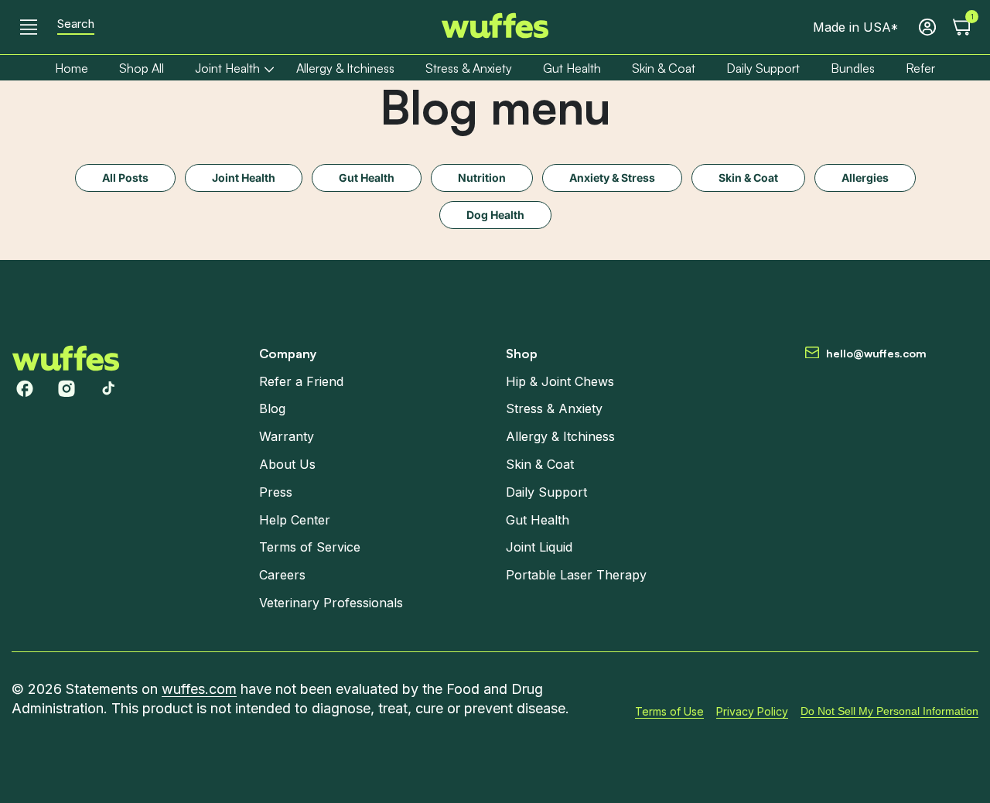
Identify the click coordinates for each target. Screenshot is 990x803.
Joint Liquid (539, 547)
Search (75, 24)
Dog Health (495, 214)
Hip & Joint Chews (560, 380)
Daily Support (546, 492)
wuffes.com (199, 689)
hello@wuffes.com (876, 353)
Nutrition (482, 177)
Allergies (865, 177)
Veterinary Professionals (331, 602)
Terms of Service (309, 547)
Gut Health (366, 177)
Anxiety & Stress (612, 177)
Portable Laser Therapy (576, 575)
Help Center (294, 519)
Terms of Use (669, 710)
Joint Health (243, 177)
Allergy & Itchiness (560, 436)
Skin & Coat (748, 177)
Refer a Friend (301, 380)
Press (275, 492)
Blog (272, 408)
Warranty (286, 436)
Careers (282, 575)
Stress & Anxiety (554, 408)
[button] (29, 27)
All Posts (125, 177)
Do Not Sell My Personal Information (889, 711)
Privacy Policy (752, 710)
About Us (287, 464)
